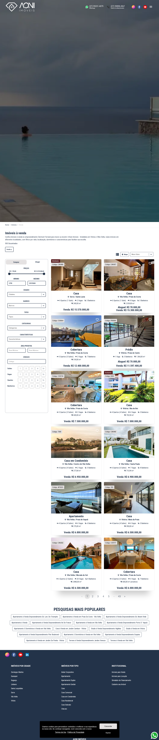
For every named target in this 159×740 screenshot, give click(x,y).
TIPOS (26, 312)
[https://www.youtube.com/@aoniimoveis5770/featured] (145, 7)
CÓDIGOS (26, 357)
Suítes (9, 368)
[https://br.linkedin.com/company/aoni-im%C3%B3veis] (27, 655)
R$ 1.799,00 (12, 271)
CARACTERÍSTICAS (26, 335)
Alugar (37, 262)
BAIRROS (26, 301)
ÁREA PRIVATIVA (26, 346)
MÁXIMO (36, 279)
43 (119, 596)
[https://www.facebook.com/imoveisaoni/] (139, 7)
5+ (43, 368)
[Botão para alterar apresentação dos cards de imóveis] (117, 254)
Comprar (16, 262)
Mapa (126, 254)
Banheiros (11, 386)
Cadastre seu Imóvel (119, 684)
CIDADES (26, 290)
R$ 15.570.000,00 (39, 271)
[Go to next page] (124, 596)
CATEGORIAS (26, 323)
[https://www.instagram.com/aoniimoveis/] (133, 7)
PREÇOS (26, 268)
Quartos (10, 380)
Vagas (9, 374)
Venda (8, 249)
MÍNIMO (16, 279)
